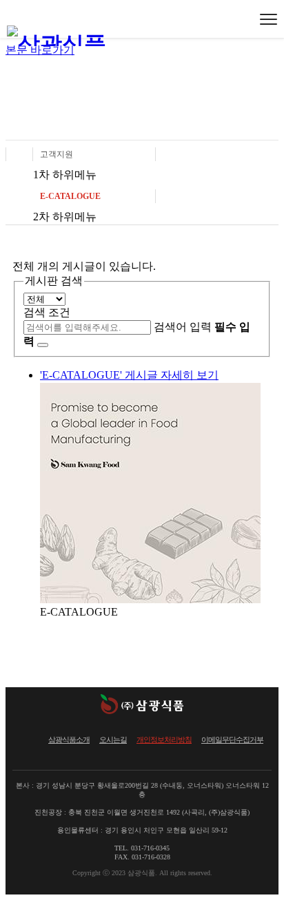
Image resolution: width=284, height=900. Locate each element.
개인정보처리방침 (164, 739)
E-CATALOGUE (70, 196)
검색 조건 (46, 312)
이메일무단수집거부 (232, 739)
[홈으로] (19, 154)
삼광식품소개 (69, 739)
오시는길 (113, 739)
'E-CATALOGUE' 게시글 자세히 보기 (129, 375)
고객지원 (56, 154)
